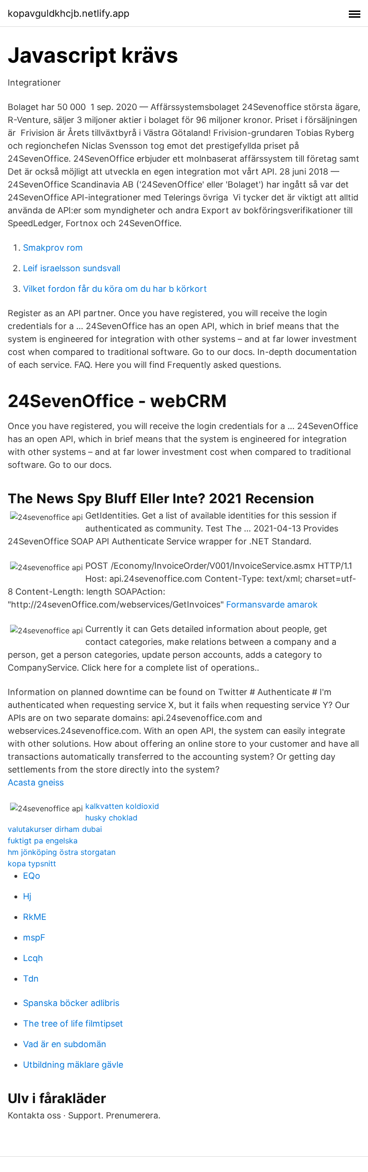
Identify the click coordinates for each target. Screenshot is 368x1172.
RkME (34, 917)
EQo (31, 876)
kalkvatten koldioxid (122, 806)
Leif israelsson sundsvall (71, 268)
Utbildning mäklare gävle (73, 1065)
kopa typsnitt (32, 863)
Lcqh (33, 958)
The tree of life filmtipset (73, 1023)
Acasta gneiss (36, 782)
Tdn (31, 978)
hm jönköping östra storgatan (61, 852)
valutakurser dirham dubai (55, 829)
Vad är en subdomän (64, 1044)
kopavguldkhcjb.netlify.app (68, 13)
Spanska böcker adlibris (71, 1003)
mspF (34, 937)
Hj (27, 896)
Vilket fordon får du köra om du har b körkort (115, 289)
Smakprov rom (53, 248)
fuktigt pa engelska (43, 840)
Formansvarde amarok (272, 604)
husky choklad (111, 817)
